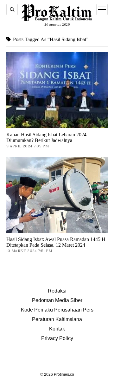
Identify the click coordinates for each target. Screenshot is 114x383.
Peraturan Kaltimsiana (57, 319)
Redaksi (57, 290)
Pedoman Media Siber (57, 300)
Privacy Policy (57, 338)
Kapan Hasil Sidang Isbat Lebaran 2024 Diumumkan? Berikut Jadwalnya (46, 137)
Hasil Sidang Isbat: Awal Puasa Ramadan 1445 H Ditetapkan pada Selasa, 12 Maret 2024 (55, 242)
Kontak (57, 328)
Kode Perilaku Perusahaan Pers (57, 309)
